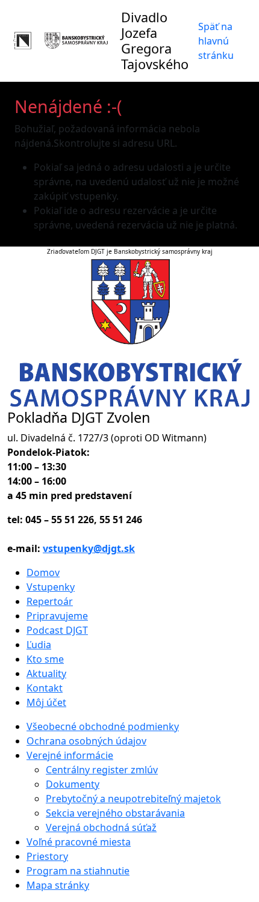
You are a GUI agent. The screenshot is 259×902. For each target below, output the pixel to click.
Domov (43, 572)
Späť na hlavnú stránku (216, 41)
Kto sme (45, 659)
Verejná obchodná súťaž (101, 827)
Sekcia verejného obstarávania (115, 813)
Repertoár (50, 601)
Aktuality (46, 673)
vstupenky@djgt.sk (89, 548)
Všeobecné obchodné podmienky (103, 726)
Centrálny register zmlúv (102, 769)
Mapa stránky (58, 885)
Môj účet (46, 702)
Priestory (47, 856)
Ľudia (39, 644)
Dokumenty (72, 784)
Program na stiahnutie (78, 870)
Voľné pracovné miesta (79, 841)
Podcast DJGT (57, 630)
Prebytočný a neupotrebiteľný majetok (133, 798)
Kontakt (45, 688)
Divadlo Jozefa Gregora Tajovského (155, 40)
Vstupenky (51, 587)
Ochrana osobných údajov (86, 740)
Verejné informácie (70, 755)
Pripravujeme (57, 615)
